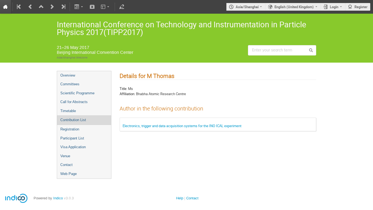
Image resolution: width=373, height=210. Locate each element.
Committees (69, 84)
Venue (65, 156)
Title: (123, 88)
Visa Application (73, 147)
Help (179, 198)
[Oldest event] (19, 7)
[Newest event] (62, 7)
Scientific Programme (77, 93)
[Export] (79, 7)
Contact (66, 165)
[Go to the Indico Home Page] (5, 7)
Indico (58, 198)
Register (361, 6)
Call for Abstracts (74, 102)
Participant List (72, 138)
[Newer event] (52, 7)
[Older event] (30, 7)
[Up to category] (41, 7)
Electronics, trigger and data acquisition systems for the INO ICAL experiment (182, 125)
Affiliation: (127, 93)
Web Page (68, 174)
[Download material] (92, 7)
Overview (67, 75)
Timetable (68, 111)
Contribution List (73, 120)
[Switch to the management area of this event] (121, 7)
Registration (69, 129)
